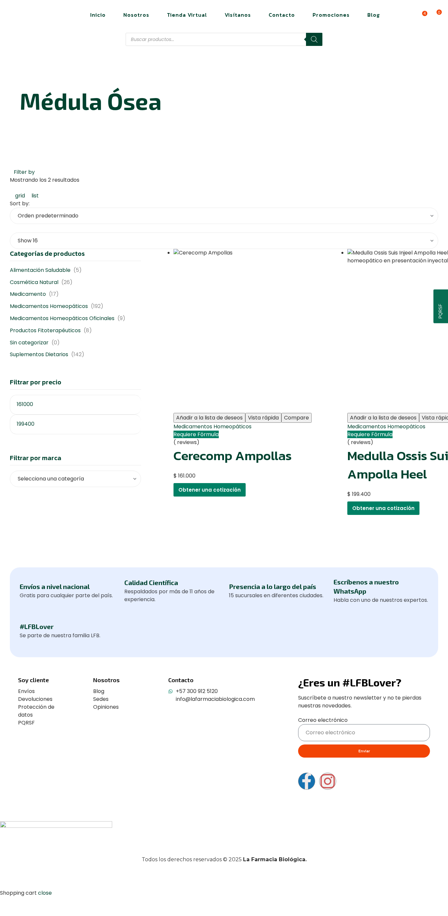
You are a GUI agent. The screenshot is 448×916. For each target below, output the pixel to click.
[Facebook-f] (306, 781)
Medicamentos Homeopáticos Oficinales (62, 318)
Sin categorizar (29, 342)
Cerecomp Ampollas (232, 455)
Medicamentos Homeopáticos (212, 426)
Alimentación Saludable (40, 270)
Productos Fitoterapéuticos (45, 330)
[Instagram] (327, 781)
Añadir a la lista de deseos (209, 417)
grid (20, 195)
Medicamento (28, 294)
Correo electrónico (323, 720)
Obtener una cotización (209, 489)
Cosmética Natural (34, 282)
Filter (131, 414)
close (45, 893)
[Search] (314, 39)
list (34, 195)
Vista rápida (263, 417)
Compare (296, 417)
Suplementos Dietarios (39, 354)
